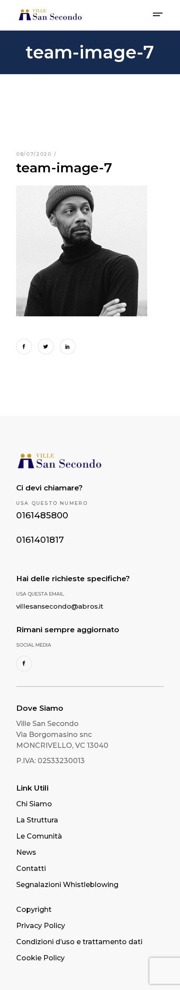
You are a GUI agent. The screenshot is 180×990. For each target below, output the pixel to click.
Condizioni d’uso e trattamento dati (79, 942)
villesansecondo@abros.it (59, 606)
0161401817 (40, 539)
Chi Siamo (34, 804)
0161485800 (42, 515)
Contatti (31, 868)
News (26, 852)
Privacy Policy (40, 925)
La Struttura (37, 820)
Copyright (34, 909)
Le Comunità (39, 836)
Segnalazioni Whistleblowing (67, 884)
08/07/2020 (34, 154)
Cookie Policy (40, 958)
